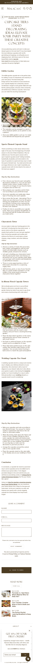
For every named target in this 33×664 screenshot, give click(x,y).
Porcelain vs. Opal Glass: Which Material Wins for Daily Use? (20, 594)
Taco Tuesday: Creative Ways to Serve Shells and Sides (21, 604)
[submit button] (25, 655)
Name (4, 508)
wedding (18, 375)
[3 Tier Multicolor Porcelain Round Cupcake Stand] (16, 95)
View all (16, 586)
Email (5, 517)
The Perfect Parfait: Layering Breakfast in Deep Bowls (21, 614)
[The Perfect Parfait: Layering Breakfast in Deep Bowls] (6, 613)
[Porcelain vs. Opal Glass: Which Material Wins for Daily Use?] (6, 593)
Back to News (18, 570)
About (16, 626)
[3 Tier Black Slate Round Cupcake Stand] (16, 396)
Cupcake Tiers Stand (8, 16)
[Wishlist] (27, 8)
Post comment (16, 546)
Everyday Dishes (13, 18)
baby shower (5, 307)
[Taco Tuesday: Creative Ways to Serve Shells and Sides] (6, 603)
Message (6, 525)
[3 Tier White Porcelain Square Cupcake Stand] (16, 296)
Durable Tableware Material (22, 16)
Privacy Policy (13, 554)
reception (27, 371)
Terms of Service (25, 554)
